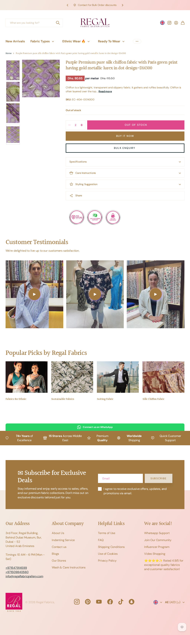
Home (8, 53)
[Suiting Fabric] (118, 377)
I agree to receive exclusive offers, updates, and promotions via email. (135, 491)
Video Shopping (154, 554)
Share (78, 195)
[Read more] (169, 23)
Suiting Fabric (105, 399)
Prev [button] (67, 5)
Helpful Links (111, 524)
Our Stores (59, 561)
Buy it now (125, 136)
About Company (67, 524)
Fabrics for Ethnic (16, 399)
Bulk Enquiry (125, 148)
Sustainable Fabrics (62, 399)
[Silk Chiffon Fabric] (163, 377)
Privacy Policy (107, 561)
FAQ (101, 540)
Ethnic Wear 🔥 (73, 41)
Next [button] (122, 5)
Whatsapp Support (156, 533)
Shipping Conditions (111, 547)
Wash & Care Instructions (69, 567)
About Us (58, 533)
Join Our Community (157, 540)
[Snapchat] (131, 601)
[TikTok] (120, 601)
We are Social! (158, 524)
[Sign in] (176, 23)
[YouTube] (99, 601)
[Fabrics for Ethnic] (27, 377)
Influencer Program (156, 547)
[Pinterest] (88, 601)
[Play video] (34, 294)
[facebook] (110, 601)
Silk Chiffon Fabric (153, 399)
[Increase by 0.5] (81, 125)
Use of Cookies (108, 554)
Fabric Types (40, 41)
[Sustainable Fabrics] (72, 377)
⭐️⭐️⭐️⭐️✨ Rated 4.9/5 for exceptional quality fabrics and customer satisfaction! (163, 565)
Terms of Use (106, 533)
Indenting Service (63, 540)
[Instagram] (76, 601)
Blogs (55, 554)
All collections (53, 41)
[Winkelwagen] (182, 23)
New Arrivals (15, 41)
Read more (105, 91)
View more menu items (137, 41)
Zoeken (58, 23)
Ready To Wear (109, 41)
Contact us (59, 547)
